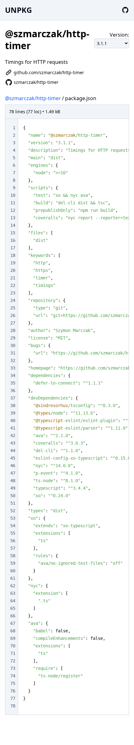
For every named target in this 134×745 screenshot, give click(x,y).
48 (12, 480)
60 (12, 570)
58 (12, 555)
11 (12, 202)
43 (12, 443)
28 (12, 330)
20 (12, 270)
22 (12, 285)
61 (12, 578)
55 (12, 533)
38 (12, 405)
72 (12, 660)
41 (12, 428)
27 (12, 322)
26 (12, 315)
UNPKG (18, 10)
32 (12, 360)
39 (12, 413)
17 (12, 247)
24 (12, 300)
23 (12, 292)
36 (12, 390)
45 (12, 458)
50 (12, 495)
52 (12, 510)
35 (12, 382)
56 (12, 540)
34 (12, 375)
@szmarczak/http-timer (33, 98)
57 (12, 548)
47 (12, 473)
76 (12, 690)
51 (12, 503)
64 (12, 600)
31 (12, 352)
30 (12, 345)
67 (12, 623)
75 (12, 683)
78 (12, 705)
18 (12, 255)
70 (12, 645)
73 (12, 668)
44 (12, 450)
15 (12, 232)
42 (12, 435)
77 (12, 698)
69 (12, 638)
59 (12, 563)
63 (12, 593)
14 (12, 225)
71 (12, 653)
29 (12, 337)
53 (12, 518)
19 (12, 262)
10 (12, 195)
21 (12, 277)
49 (12, 488)
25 (12, 307)
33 (12, 367)
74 (12, 675)
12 (12, 210)
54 (12, 525)
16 (12, 240)
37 (12, 398)
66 (12, 615)
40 (12, 420)
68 (12, 630)
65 (12, 608)
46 (12, 465)
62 (12, 585)
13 (12, 217)
